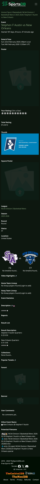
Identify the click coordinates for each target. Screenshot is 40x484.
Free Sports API (7, 463)
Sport (9, 12)
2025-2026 (19, 15)
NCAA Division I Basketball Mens (13, 209)
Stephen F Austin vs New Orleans (16, 26)
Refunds (27, 480)
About (5, 480)
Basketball (17, 12)
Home (3, 12)
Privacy (19, 480)
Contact (36, 480)
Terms (12, 480)
